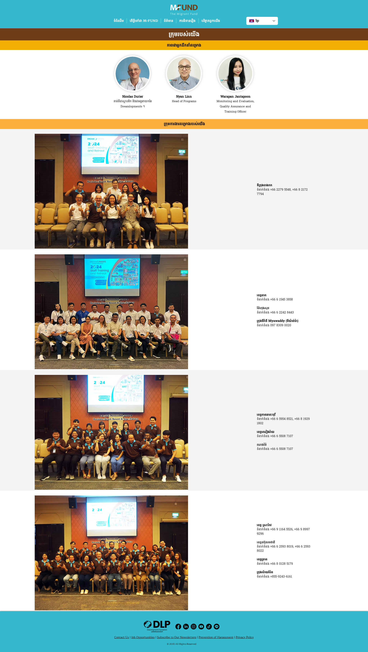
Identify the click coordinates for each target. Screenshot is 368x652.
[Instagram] (193, 626)
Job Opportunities (143, 637)
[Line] (216, 626)
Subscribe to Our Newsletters (176, 637)
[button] (144, 20)
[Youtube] (201, 626)
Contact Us (121, 637)
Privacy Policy (245, 637)
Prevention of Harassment (216, 637)
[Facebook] (178, 626)
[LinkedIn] (186, 626)
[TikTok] (209, 626)
